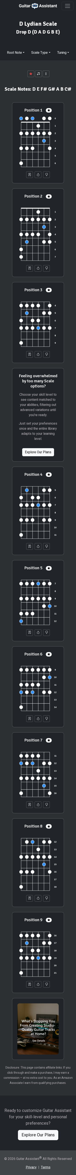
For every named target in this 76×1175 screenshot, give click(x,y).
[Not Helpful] (46, 174)
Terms (45, 1167)
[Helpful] (38, 174)
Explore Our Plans (38, 452)
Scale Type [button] (39, 52)
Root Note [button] (14, 52)
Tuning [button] (61, 52)
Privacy (31, 1167)
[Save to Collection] (29, 174)
